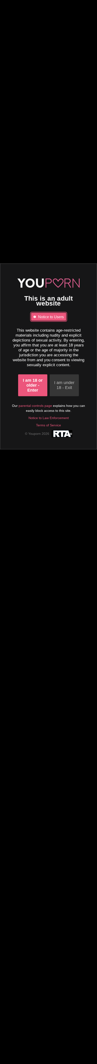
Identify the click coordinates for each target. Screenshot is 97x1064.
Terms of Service (48, 425)
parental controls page (35, 405)
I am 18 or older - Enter (33, 385)
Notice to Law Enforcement (48, 418)
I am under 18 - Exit (64, 385)
